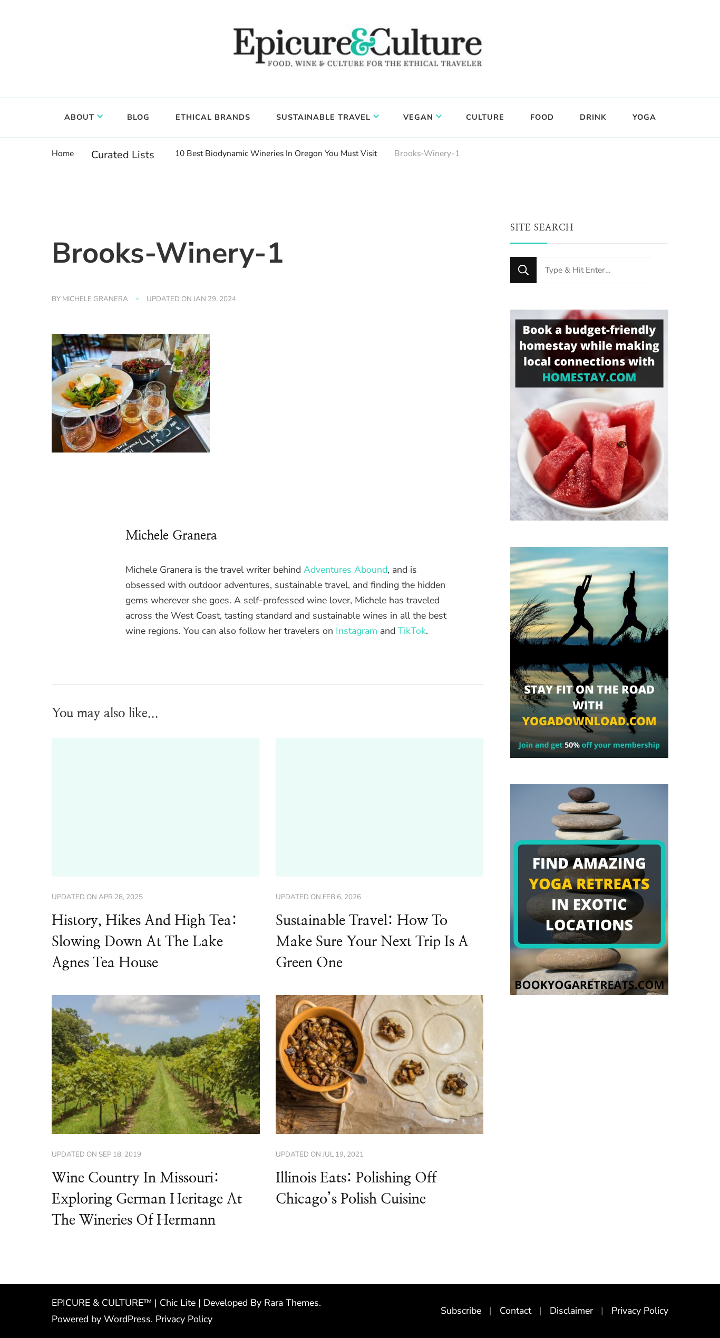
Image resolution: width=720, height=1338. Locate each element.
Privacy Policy (183, 1319)
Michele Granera (95, 299)
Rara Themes (291, 1302)
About (79, 117)
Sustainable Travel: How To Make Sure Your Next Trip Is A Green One (372, 942)
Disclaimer (571, 1310)
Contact (515, 1310)
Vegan (418, 117)
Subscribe (461, 1310)
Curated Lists (122, 155)
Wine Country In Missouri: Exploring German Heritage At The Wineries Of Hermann (147, 1199)
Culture (485, 117)
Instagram (356, 630)
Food (542, 117)
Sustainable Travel (323, 117)
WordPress (127, 1319)
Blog (138, 117)
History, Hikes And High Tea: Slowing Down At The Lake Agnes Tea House (144, 942)
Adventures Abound (345, 569)
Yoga (644, 117)
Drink (593, 117)
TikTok (412, 630)
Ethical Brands (213, 117)
